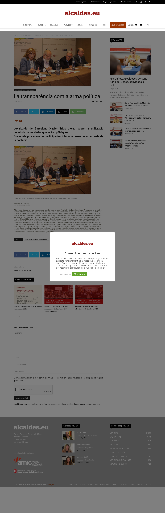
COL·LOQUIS (54, 25)
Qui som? (113, 2)
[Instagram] (141, 2)
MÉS (104, 25)
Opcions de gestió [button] (64, 274)
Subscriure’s (95, 2)
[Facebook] (137, 2)
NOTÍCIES (80, 25)
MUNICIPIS (93, 25)
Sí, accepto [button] (79, 274)
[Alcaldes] (82, 13)
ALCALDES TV (68, 25)
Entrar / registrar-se (82, 2)
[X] (145, 2)
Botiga (105, 2)
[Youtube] (149, 2)
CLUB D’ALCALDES (117, 25)
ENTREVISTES (27, 25)
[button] (148, 25)
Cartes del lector (125, 2)
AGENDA (131, 25)
